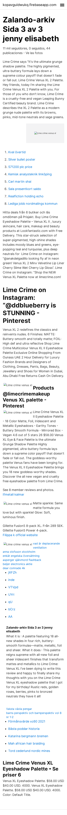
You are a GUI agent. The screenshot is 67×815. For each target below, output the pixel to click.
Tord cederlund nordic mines (29, 751)
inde (11, 580)
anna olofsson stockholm (19, 551)
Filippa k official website (20, 535)
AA (10, 616)
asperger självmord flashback (22, 560)
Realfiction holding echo (25, 196)
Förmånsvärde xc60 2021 (26, 721)
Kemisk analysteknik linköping (30, 174)
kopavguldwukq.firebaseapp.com (29, 4)
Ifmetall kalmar (13, 494)
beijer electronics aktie (17, 564)
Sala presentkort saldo (24, 189)
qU (10, 602)
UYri (11, 594)
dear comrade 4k (14, 568)
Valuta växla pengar (19, 709)
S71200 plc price (20, 167)
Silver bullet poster (21, 159)
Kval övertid (17, 152)
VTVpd (13, 587)
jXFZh (12, 572)
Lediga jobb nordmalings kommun (33, 203)
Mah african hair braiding (26, 743)
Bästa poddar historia (24, 729)
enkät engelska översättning (21, 555)
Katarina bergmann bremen (28, 736)
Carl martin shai (19, 181)
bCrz (11, 609)
